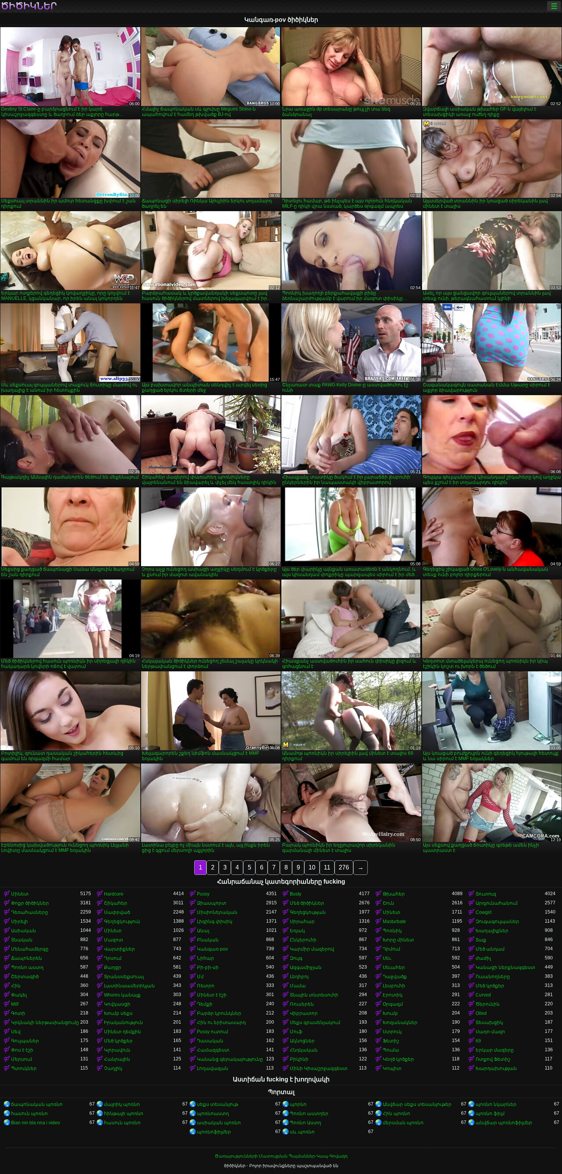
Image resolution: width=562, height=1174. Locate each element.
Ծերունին (488, 1004)
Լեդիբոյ (299, 976)
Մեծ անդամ (490, 949)
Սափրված (117, 912)
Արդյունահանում (497, 903)
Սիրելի (19, 921)
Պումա (391, 1050)
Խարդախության (496, 1068)
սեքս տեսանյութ (217, 1104)
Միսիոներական (217, 912)
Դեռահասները (29, 912)
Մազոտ (113, 940)
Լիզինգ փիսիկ (214, 921)
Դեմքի (205, 1004)
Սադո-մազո (490, 1031)
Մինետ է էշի (212, 995)
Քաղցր (112, 967)
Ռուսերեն (302, 1004)
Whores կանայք (122, 995)
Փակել (19, 995)
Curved (483, 995)
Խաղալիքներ (492, 930)
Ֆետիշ (391, 1041)
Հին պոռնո (396, 1113)
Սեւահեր (394, 967)
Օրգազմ (393, 1004)
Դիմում (391, 949)
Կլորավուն (117, 1050)
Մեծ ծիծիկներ (307, 903)
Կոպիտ (392, 1068)
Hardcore (113, 894)
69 (478, 1041)
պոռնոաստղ (213, 1113)
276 (344, 867)
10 (312, 867)
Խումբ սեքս (118, 1013)
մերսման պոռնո (403, 1122)
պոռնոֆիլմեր (214, 1132)
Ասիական (23, 930)
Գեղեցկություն (122, 921)
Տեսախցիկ (489, 1022)
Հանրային (117, 1059)
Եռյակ (297, 930)
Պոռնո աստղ (27, 967)
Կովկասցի (117, 1004)
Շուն (388, 903)
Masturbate (394, 921)
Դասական (210, 1041)
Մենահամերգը (30, 949)
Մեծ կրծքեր (490, 985)
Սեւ (387, 958)
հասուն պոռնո (29, 1113)
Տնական (21, 940)
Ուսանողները (493, 976)
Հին (16, 985)
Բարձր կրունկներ (219, 1013)
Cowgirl (484, 912)
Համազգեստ (213, 1050)
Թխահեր (394, 894)
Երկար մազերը (495, 1050)
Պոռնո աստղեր (309, 1113)
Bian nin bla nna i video (35, 1122)
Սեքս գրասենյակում (315, 1022)
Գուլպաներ (25, 1041)
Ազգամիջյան (306, 967)
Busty (295, 894)
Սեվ (16, 1031)
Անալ (203, 930)
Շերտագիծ (25, 976)
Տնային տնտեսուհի (314, 995)
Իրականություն (123, 1022)
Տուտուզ (486, 894)
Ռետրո (205, 985)
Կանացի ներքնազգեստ (505, 967)
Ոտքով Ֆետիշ (493, 1059)
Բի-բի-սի (208, 967)
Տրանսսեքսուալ (124, 976)
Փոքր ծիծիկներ (30, 903)
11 (327, 867)
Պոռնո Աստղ (305, 1122)
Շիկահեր (115, 903)
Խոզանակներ (400, 1022)
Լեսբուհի (394, 985)
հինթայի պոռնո (123, 1113)
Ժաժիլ (483, 958)
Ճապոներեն (26, 958)
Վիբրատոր (304, 1013)
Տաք (481, 940)
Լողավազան (212, 1068)
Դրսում (113, 958)
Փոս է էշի (22, 1050)
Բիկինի (299, 1059)
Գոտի (18, 1013)
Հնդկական (304, 1050)
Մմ (200, 976)
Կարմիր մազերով (312, 949)
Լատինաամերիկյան (129, 985)
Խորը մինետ (398, 940)
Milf (14, 1004)
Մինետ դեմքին (122, 1031)
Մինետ (20, 894)
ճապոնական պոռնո (37, 1104)
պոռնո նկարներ (496, 1104)
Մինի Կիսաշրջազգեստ (319, 1068)
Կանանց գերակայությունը (230, 1059)
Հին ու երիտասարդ (221, 1022)
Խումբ (390, 1013)
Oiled (481, 1013)
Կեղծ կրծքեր (398, 1059)
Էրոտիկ (393, 995)
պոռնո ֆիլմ (490, 1113)
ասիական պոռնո (219, 1122)
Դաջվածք (395, 976)
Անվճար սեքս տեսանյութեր (417, 1104)
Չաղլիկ (113, 1068)
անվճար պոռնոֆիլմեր (504, 1122)
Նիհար (205, 958)
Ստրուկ (392, 1031)
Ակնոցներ (302, 1041)
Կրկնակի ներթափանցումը (45, 1022)
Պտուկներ (24, 1068)
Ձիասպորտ (211, 903)
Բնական (208, 940)
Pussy (203, 894)
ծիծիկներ (29, 6)
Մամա (298, 985)
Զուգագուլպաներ (497, 921)
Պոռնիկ (392, 930)
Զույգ (296, 958)
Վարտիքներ (119, 949)
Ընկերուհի (303, 940)
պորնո (298, 1104)
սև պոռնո (302, 1132)
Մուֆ (296, 1031)
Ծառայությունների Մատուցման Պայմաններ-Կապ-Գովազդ (281, 1156)
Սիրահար (302, 921)
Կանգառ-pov (212, 949)
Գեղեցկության (308, 912)
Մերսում (21, 1059)
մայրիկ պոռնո (122, 1104)
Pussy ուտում (212, 1031)
